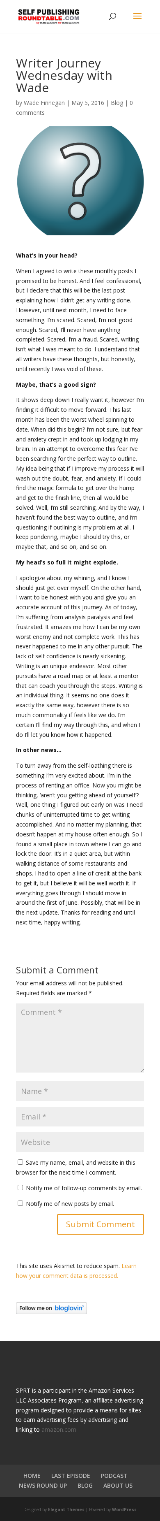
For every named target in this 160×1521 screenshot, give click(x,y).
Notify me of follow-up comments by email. (84, 1188)
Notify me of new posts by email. (70, 1204)
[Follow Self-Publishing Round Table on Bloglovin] (51, 1312)
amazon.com (58, 1429)
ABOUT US (118, 1485)
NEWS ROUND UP (43, 1485)
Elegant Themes (66, 1509)
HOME (32, 1475)
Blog (117, 103)
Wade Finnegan (44, 103)
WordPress (124, 1509)
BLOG (85, 1485)
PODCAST (114, 1475)
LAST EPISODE (70, 1475)
